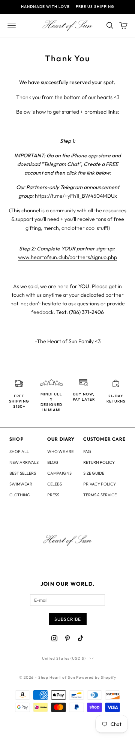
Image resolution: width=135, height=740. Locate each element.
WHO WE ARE (60, 451)
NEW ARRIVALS (24, 462)
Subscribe (67, 619)
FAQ (87, 451)
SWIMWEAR (20, 484)
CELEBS (54, 484)
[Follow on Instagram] (54, 638)
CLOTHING (19, 494)
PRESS (53, 494)
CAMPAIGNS (59, 473)
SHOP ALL (19, 451)
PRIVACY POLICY (99, 484)
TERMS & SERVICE (100, 494)
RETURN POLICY (99, 462)
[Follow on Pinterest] (67, 638)
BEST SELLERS (22, 473)
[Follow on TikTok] (80, 638)
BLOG (52, 462)
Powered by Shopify (96, 677)
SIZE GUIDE (93, 473)
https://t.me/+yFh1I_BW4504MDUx (76, 195)
